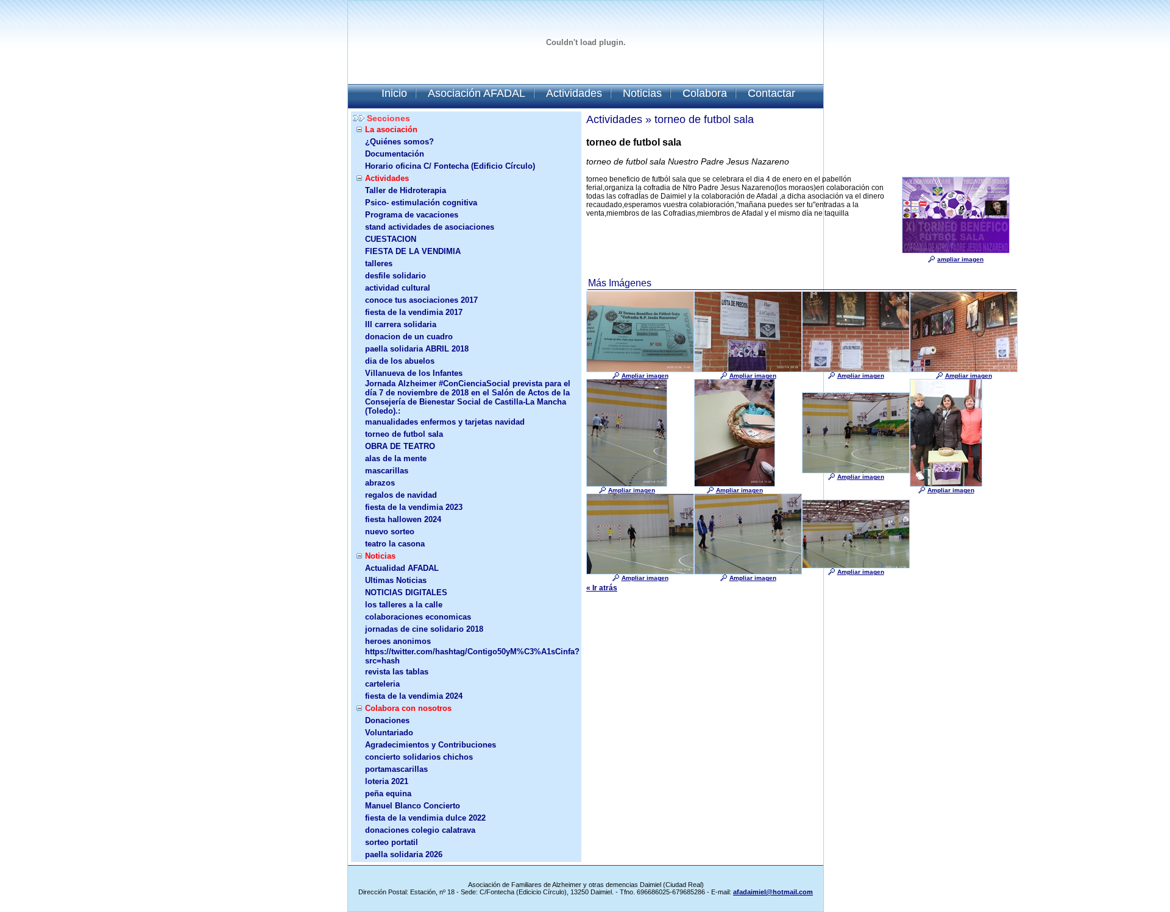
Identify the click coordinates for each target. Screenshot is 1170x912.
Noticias (642, 93)
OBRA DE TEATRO (400, 446)
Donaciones (387, 720)
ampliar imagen (960, 259)
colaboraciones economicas (418, 616)
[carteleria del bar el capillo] (748, 370)
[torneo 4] (748, 572)
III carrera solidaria (400, 324)
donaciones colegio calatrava (420, 830)
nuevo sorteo (389, 531)
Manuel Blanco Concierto (412, 805)
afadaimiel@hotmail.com (773, 892)
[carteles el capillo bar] (964, 370)
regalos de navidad (401, 495)
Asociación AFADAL (476, 93)
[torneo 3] (640, 572)
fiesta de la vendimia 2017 (414, 312)
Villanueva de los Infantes (414, 373)
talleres (378, 263)
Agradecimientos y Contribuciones (430, 744)
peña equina (388, 793)
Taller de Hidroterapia (405, 190)
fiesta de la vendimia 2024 (414, 696)
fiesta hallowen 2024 (403, 519)
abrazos (380, 482)
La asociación (391, 129)
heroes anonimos (398, 641)
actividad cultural (397, 287)
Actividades (574, 93)
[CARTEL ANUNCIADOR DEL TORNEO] (956, 251)
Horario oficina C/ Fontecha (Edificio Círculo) (450, 166)
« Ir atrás (601, 588)
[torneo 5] (856, 566)
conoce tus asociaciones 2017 (421, 300)
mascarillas (386, 470)
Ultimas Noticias (396, 580)
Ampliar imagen (645, 375)
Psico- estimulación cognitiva (421, 202)
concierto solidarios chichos (419, 757)
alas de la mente (396, 458)
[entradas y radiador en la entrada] (734, 484)
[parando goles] (626, 484)
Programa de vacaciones (411, 214)
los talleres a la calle (403, 604)
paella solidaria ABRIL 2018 (417, 348)
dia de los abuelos (399, 361)
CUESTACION (390, 239)
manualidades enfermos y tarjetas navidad (445, 421)
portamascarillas (396, 769)
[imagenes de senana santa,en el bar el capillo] (856, 370)
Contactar (771, 93)
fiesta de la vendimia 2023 (414, 507)
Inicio (394, 93)
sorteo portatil (391, 842)
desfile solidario (395, 275)
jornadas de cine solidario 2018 (424, 629)
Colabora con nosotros (408, 708)
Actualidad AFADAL (402, 568)
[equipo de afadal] (946, 484)
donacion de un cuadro (409, 336)
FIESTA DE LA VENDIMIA (413, 251)
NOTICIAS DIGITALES (406, 592)
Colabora (704, 93)
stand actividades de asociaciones (429, 227)
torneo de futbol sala (404, 434)
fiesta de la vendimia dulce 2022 (425, 817)
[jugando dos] (856, 471)
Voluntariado (389, 732)
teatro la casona (395, 543)
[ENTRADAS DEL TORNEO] (640, 370)
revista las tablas (396, 671)
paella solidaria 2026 (403, 854)
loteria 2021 (386, 781)
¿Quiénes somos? (399, 141)
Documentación (394, 153)
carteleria (382, 683)
